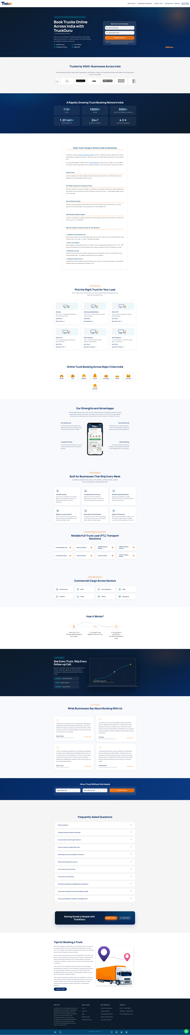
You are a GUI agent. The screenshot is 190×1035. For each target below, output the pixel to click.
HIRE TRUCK (132, 3)
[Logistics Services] (133, 81)
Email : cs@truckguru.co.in (126, 1014)
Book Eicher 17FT (60, 347)
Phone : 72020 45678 (125, 1008)
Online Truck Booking (106, 1008)
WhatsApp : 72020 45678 (126, 1011)
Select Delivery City (114, 32)
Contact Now (60, 989)
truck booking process (94, 162)
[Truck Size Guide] (106, 81)
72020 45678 (185, 4)
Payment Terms (86, 1016)
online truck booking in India (85, 155)
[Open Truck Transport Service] (79, 81)
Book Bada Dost (88, 321)
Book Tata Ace (59, 321)
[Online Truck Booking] (119, 81)
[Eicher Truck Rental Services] (92, 81)
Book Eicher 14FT (116, 321)
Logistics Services (105, 1011)
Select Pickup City (113, 28)
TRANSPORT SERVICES (145, 3)
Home (83, 1008)
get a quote (111, 918)
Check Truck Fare (119, 38)
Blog (83, 1014)
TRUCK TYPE (158, 3)
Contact (177, 3)
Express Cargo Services (107, 1016)
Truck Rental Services (106, 1019)
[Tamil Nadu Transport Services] (65, 81)
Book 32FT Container (117, 347)
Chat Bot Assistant (87, 1019)
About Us (84, 1011)
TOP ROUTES (169, 3)
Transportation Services (107, 1014)
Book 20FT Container (89, 347)
